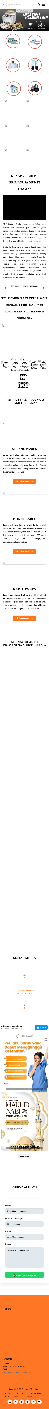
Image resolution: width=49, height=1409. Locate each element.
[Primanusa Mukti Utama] (12, 5)
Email (8, 1231)
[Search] (38, 4)
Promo (29, 1396)
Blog (7, 1396)
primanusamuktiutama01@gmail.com (16, 1372)
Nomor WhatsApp (14, 1218)
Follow (43, 1027)
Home (7, 1393)
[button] (5, 287)
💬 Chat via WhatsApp (24, 1275)
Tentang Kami (35, 1393)
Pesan (8, 1244)
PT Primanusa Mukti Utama (29, 1389)
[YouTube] (39, 1402)
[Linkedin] (27, 1402)
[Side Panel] (43, 4)
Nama (8, 1206)
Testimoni (17, 1396)
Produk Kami (20, 1393)
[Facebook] (15, 1402)
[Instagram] (21, 1402)
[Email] (9, 1402)
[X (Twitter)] (33, 1402)
